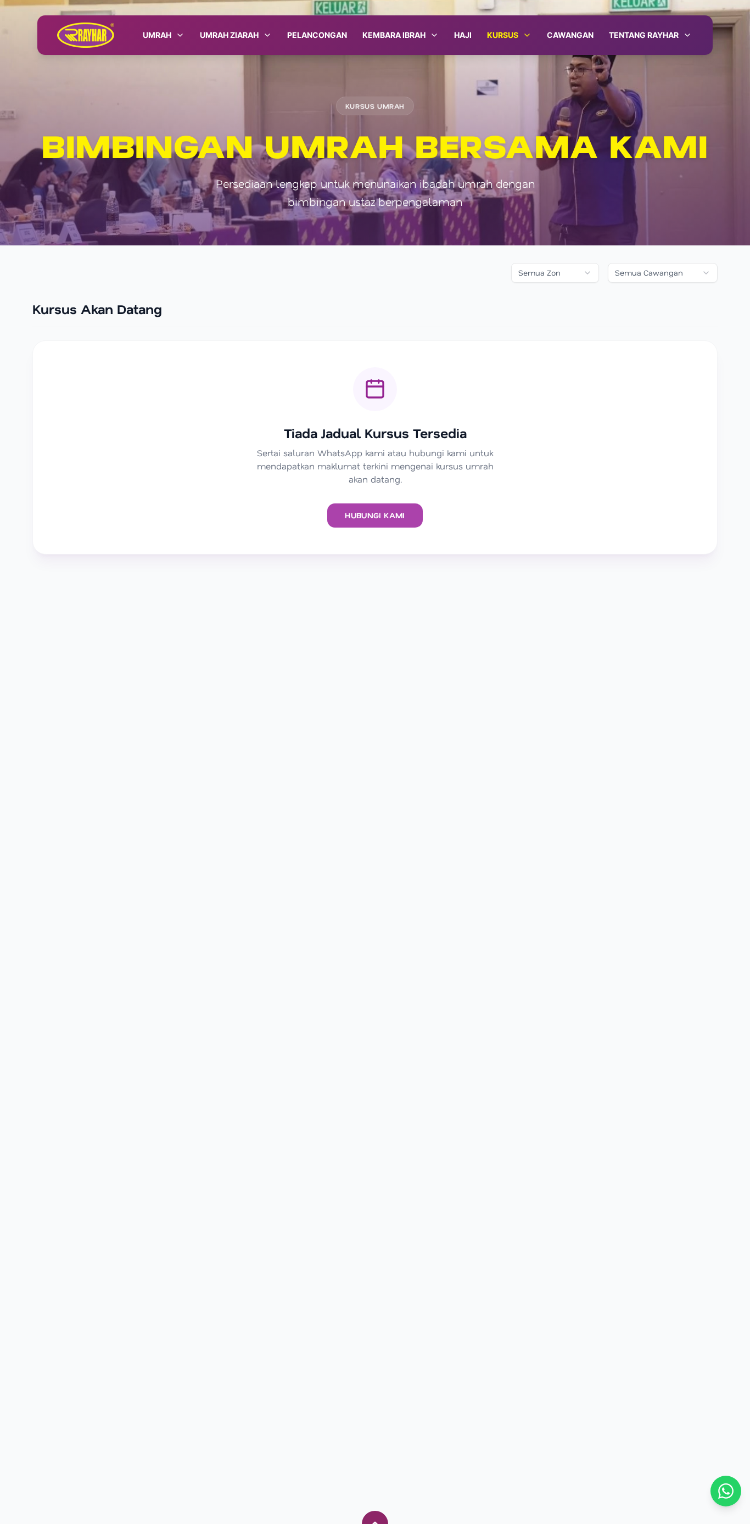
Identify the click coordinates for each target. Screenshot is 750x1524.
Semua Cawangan (649, 272)
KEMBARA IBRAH (394, 35)
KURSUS (502, 35)
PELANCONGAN (317, 35)
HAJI (463, 35)
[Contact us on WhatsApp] (725, 1491)
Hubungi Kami (375, 515)
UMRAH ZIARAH (229, 35)
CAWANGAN (570, 35)
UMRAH (157, 35)
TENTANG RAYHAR (644, 35)
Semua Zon (539, 272)
